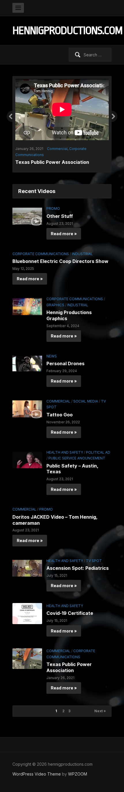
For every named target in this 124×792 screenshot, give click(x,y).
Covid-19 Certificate (69, 610)
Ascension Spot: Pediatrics (77, 565)
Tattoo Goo (59, 411)
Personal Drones (65, 360)
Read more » (64, 230)
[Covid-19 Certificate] (27, 609)
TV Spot (94, 557)
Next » (100, 708)
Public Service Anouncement (76, 455)
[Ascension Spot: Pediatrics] (27, 564)
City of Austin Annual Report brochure (59, 148)
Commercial (58, 398)
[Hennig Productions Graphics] (27, 303)
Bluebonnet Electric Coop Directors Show (60, 258)
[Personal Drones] (27, 359)
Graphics (55, 301)
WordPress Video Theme (36, 770)
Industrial (82, 250)
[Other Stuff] (27, 212)
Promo (53, 205)
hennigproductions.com (67, 30)
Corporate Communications (40, 250)
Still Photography (66, 140)
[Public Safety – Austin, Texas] (27, 456)
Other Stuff (59, 213)
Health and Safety (64, 449)
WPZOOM (77, 770)
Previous (9, 116)
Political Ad (98, 449)
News (51, 353)
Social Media (85, 398)
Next (114, 116)
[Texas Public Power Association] (27, 654)
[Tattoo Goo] (27, 405)
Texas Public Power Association (69, 664)
